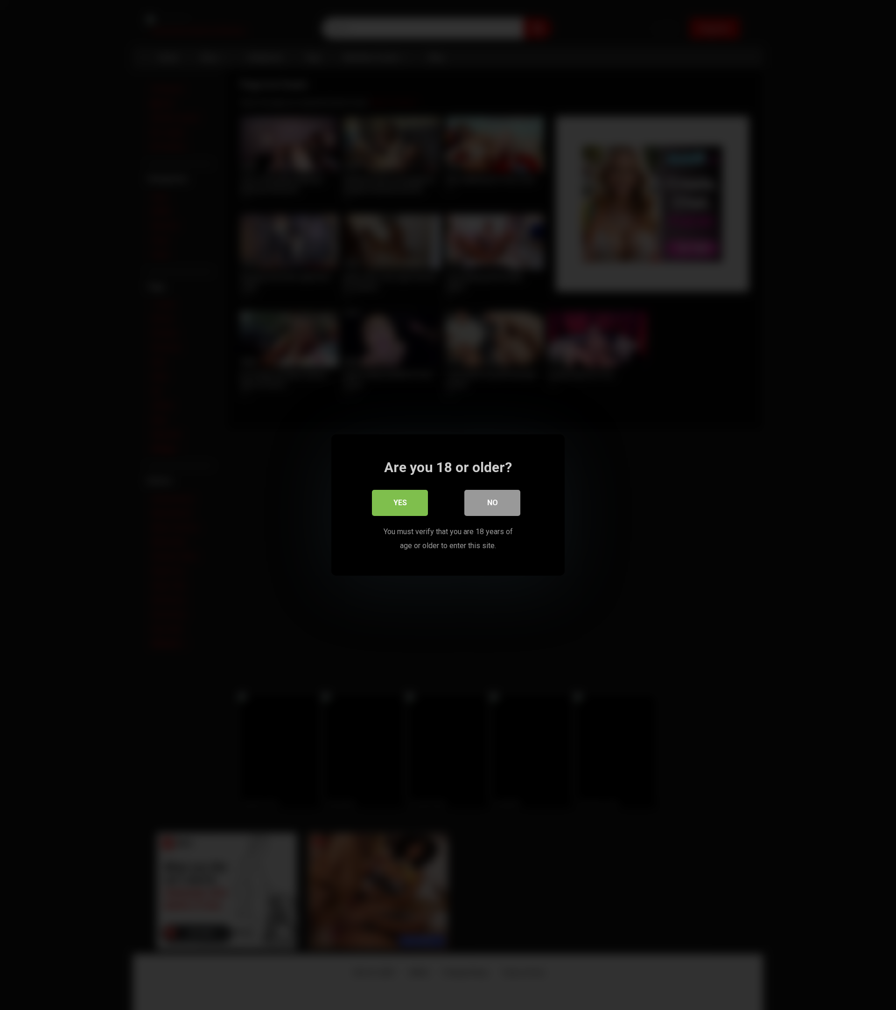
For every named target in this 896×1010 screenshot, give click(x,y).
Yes (400, 502)
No (492, 502)
